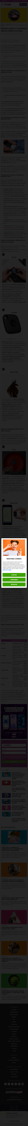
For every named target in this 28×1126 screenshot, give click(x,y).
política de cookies (7, 570)
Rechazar (14, 584)
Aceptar (14, 575)
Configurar (14, 579)
